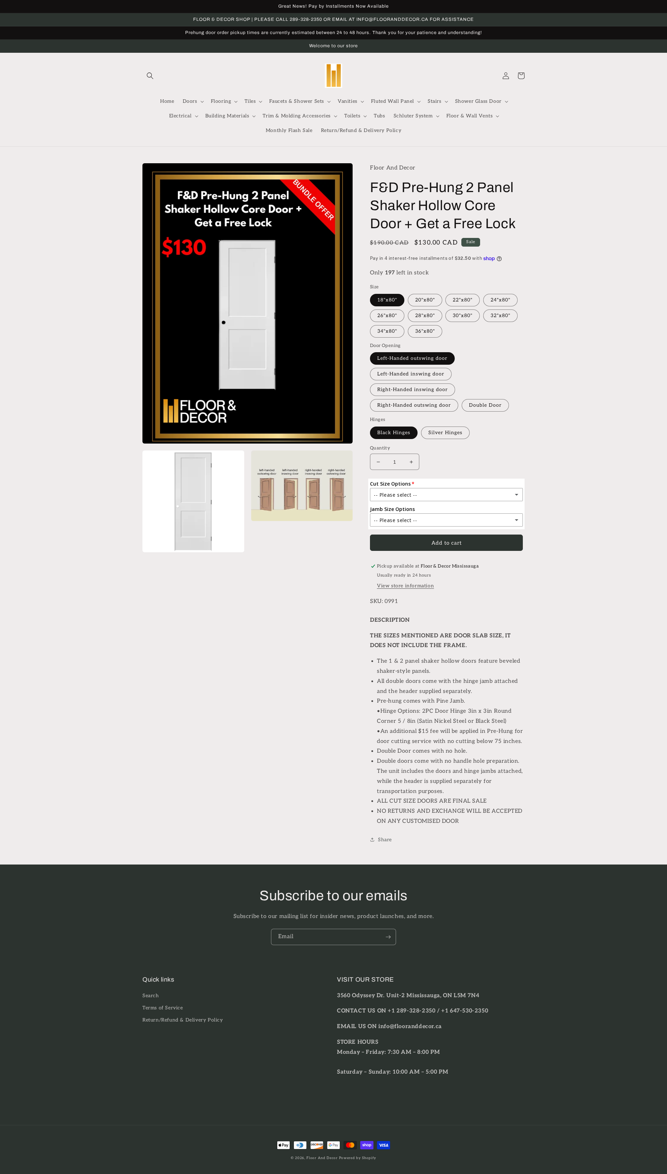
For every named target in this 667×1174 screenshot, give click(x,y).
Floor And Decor (322, 1158)
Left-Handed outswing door (412, 358)
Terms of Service (162, 1008)
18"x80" (387, 300)
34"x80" (387, 331)
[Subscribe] (388, 937)
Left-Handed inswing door (410, 374)
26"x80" (387, 316)
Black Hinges (393, 433)
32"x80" (500, 316)
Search (150, 996)
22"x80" (462, 300)
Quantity (380, 448)
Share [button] (385, 840)
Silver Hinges (445, 433)
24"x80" (500, 300)
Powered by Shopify (358, 1158)
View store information (405, 586)
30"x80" (462, 316)
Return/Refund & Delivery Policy (182, 1020)
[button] (150, 75)
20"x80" (425, 300)
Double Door (485, 405)
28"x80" (425, 316)
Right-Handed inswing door (412, 389)
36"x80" (425, 331)
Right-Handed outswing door (414, 405)
